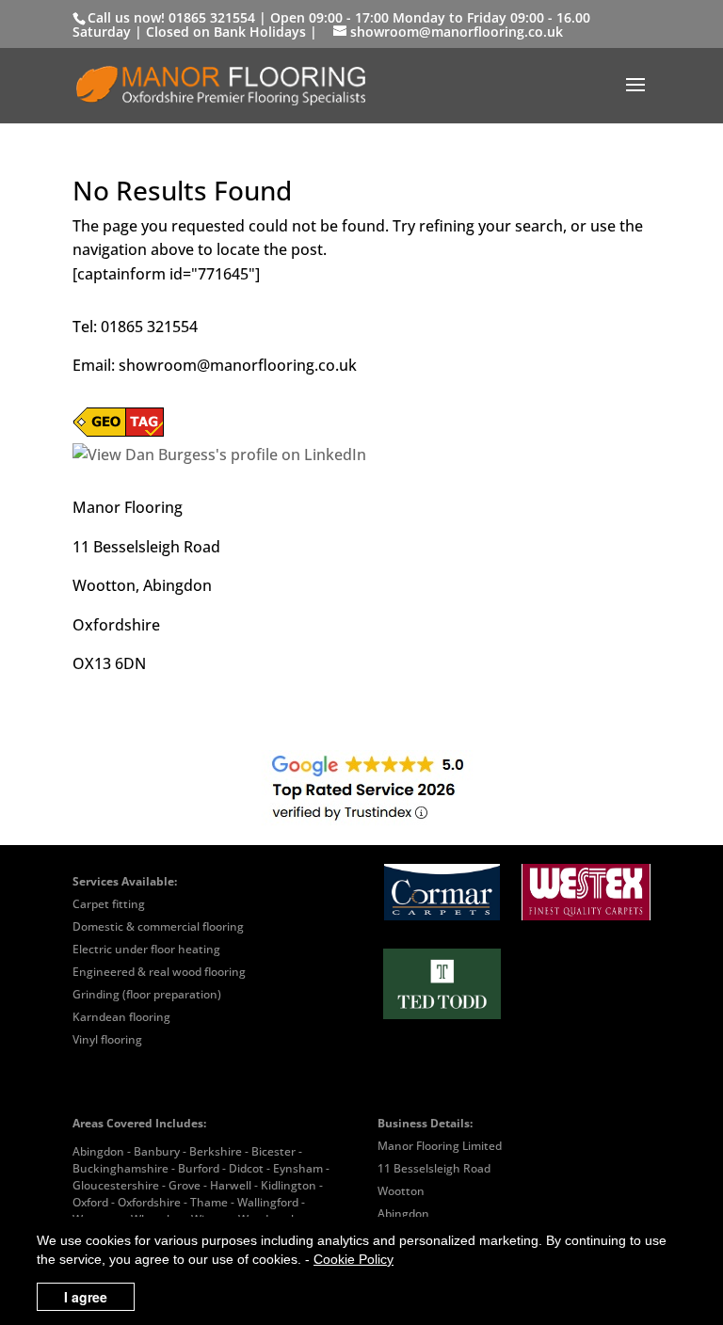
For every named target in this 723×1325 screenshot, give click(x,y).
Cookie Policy (353, 1259)
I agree (85, 1296)
